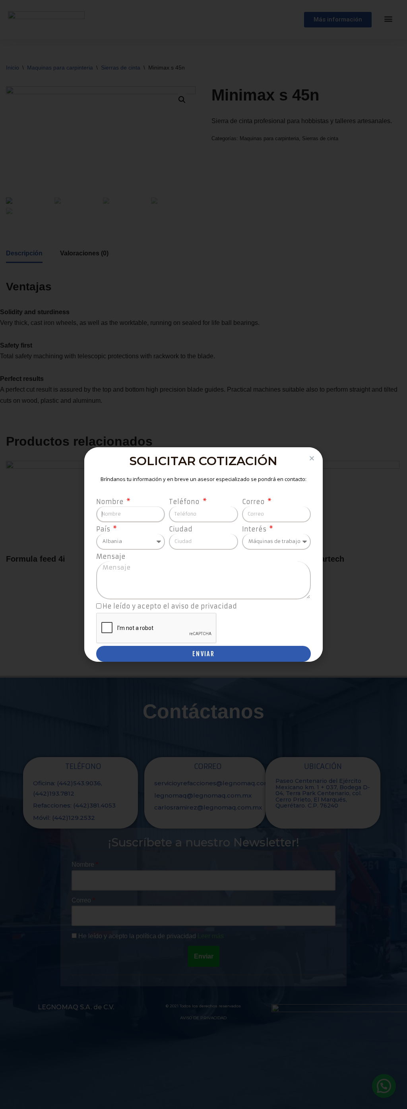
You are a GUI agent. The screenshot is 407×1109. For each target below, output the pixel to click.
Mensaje (111, 556)
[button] (312, 458)
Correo (254, 502)
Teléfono (185, 502)
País (104, 529)
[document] (203, 554)
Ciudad (180, 529)
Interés (255, 529)
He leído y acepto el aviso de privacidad (170, 606)
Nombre (110, 502)
